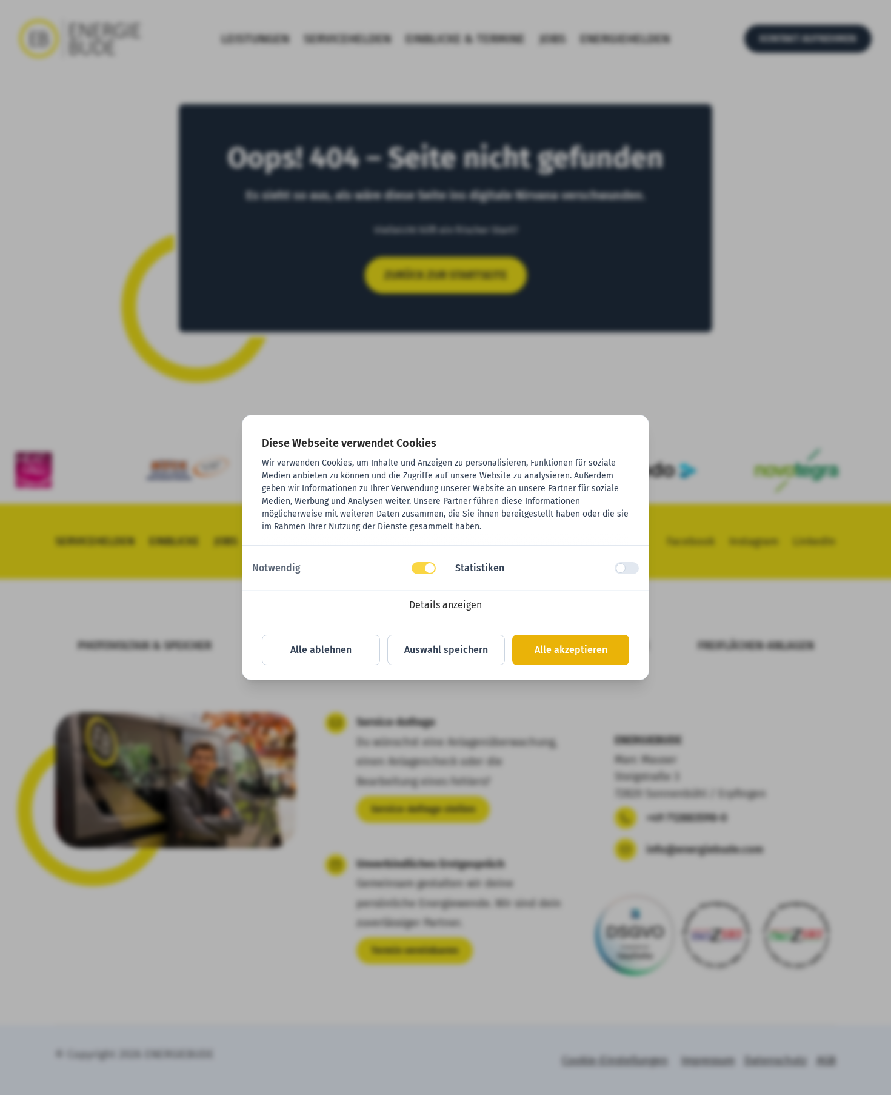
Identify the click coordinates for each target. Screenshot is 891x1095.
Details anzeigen (445, 605)
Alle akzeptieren (571, 649)
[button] (344, 568)
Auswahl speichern (446, 649)
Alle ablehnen (321, 649)
